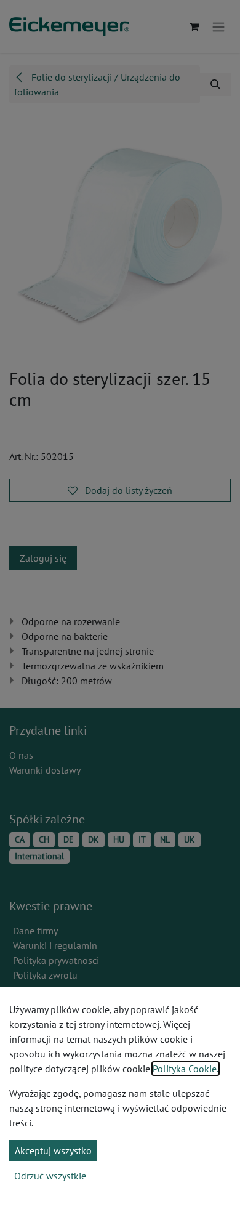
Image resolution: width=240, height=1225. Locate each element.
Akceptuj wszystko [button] (53, 1150)
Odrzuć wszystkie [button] (50, 1176)
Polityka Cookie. (185, 1068)
